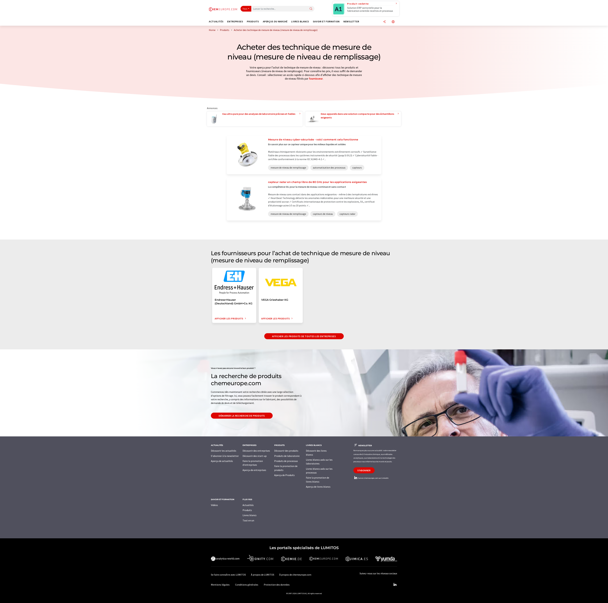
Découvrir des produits (286, 450)
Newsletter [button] (351, 21)
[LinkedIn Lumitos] (395, 584)
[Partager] (384, 22)
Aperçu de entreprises (254, 470)
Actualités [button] (216, 21)
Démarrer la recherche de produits (242, 415)
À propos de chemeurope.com (295, 574)
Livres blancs (249, 515)
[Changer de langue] (393, 22)
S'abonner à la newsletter (225, 455)
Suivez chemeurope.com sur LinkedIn (373, 478)
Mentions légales (220, 584)
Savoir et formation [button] (326, 21)
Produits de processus (286, 461)
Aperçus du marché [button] (275, 21)
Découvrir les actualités (223, 450)
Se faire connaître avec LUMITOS (228, 574)
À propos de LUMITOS (262, 574)
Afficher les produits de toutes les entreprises (304, 336)
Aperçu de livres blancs (318, 486)
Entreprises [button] (235, 21)
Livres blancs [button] (300, 21)
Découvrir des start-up (255, 455)
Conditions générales (246, 584)
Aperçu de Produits (284, 475)
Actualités (248, 505)
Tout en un (248, 520)
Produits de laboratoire (287, 455)
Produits (247, 510)
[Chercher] (311, 9)
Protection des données (277, 584)
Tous (245, 8)
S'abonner (364, 470)
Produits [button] (253, 21)
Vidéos (214, 505)
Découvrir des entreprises (256, 450)
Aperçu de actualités (222, 461)
